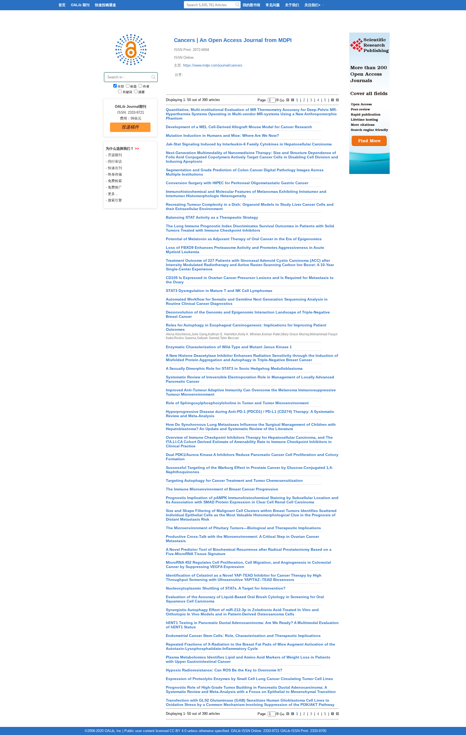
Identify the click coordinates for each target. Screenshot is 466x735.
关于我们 (292, 5)
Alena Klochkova (178, 334)
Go (281, 100)
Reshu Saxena (185, 338)
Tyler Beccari (229, 338)
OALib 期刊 (80, 5)
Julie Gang (199, 334)
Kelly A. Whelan (249, 334)
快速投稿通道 (105, 5)
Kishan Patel (271, 334)
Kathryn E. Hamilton (222, 334)
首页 (62, 5)
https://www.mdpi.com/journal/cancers (212, 65)
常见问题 (273, 5)
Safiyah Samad (208, 338)
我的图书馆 (251, 5)
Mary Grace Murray (295, 334)
